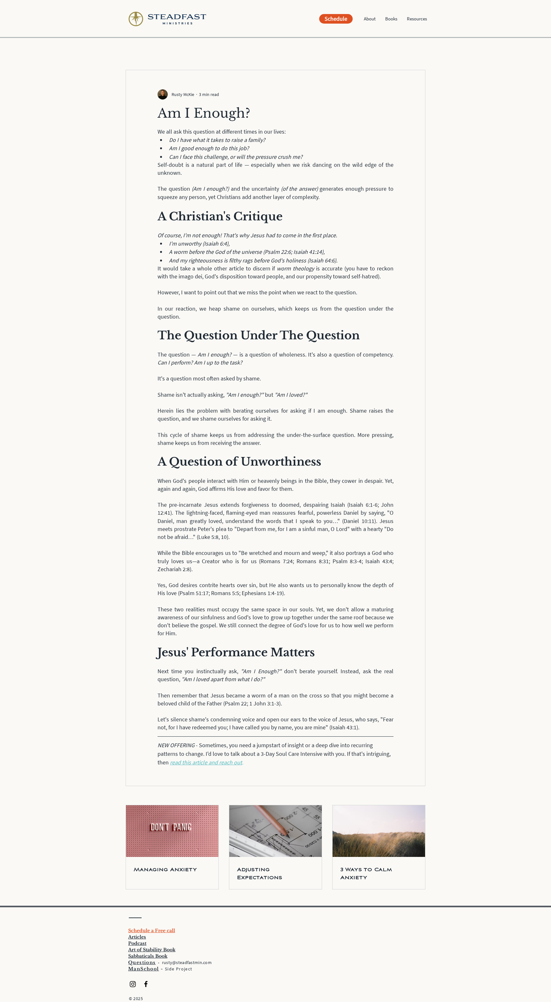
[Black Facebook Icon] (146, 984)
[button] (369, 19)
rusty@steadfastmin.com (187, 962)
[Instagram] (133, 984)
